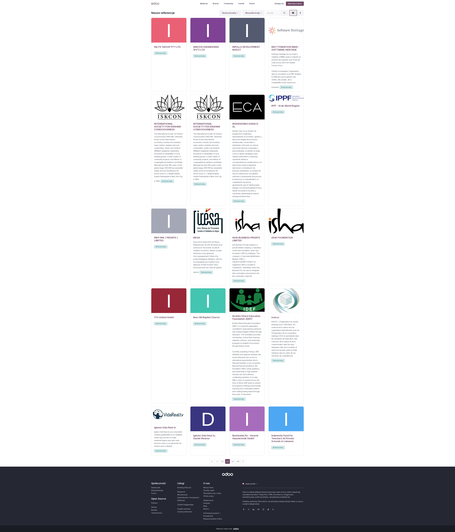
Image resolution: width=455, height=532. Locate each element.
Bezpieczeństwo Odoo (212, 519)
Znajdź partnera (184, 509)
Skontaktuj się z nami (212, 493)
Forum (153, 493)
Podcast (206, 503)
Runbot (154, 510)
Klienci (206, 509)
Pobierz (154, 503)
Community (228, 3)
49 (238, 461)
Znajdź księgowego (185, 505)
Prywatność (208, 516)
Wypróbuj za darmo (295, 4)
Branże (216, 3)
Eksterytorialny (229, 13)
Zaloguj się (279, 3)
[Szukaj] (284, 13)
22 (232, 461)
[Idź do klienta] (168, 30)
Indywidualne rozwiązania (188, 497)
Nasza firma (208, 488)
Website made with (224, 529)
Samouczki (155, 488)
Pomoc (252, 3)
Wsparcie (181, 492)
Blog (205, 506)
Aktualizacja (182, 495)
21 (227, 461)
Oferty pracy (208, 496)
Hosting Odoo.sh (184, 488)
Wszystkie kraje (252, 13)
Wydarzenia (208, 500)
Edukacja (181, 500)
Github (154, 507)
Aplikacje (204, 3)
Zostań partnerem (184, 512)
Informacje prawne (211, 513)
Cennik (241, 3)
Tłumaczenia (156, 513)
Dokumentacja (157, 490)
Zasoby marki (208, 490)
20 (222, 461)
